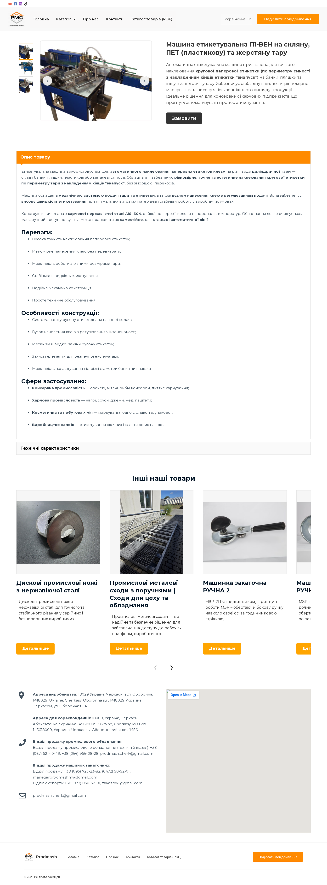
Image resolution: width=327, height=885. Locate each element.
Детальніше (35, 648)
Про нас (91, 19)
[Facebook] (15, 4)
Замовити (184, 118)
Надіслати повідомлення (278, 857)
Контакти (114, 19)
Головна (41, 19)
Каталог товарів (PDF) (151, 19)
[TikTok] (26, 4)
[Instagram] (20, 4)
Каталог (63, 19)
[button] (288, 19)
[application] (73, 19)
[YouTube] (10, 4)
